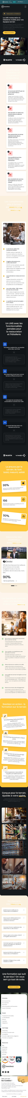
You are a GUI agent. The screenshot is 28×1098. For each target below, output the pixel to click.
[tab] (12, 585)
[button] (25, 6)
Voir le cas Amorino (8, 581)
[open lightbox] (14, 553)
